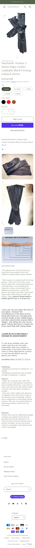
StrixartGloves (16, 535)
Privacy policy (15, 538)
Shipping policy (24, 541)
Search (6, 462)
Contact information (13, 544)
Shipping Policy (9, 471)
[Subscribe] (28, 489)
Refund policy (26, 538)
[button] (4, 7)
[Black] (3, 102)
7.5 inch (7, 94)
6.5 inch (17, 89)
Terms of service (13, 541)
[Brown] (14, 102)
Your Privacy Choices (11, 476)
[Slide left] (13, 57)
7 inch (28, 89)
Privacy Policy (9, 467)
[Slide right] (22, 57)
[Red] (9, 102)
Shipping (13, 81)
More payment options (17, 130)
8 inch (18, 94)
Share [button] (5, 438)
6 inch (6, 89)
